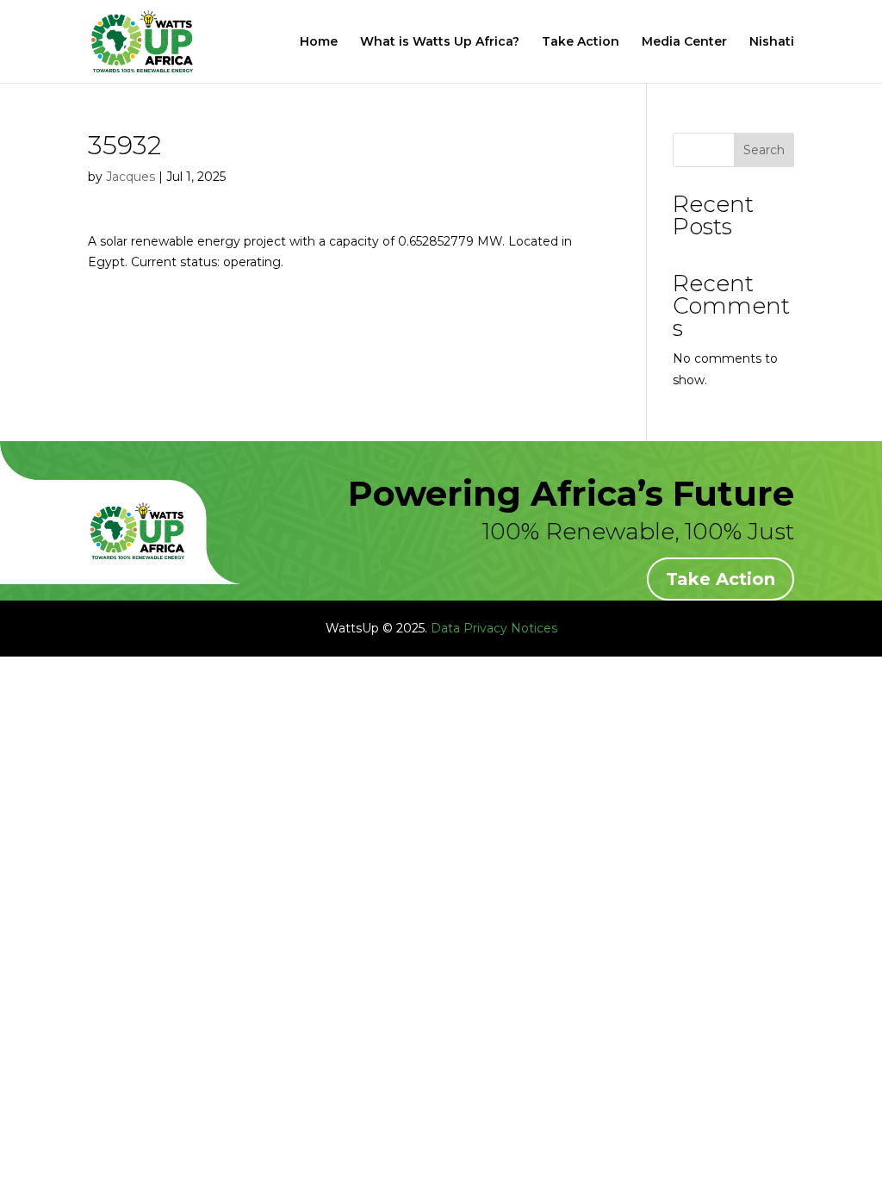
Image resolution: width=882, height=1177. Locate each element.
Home (319, 42)
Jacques (130, 176)
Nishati (771, 42)
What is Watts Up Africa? (439, 42)
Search (764, 150)
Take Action (580, 42)
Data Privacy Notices (494, 628)
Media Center (684, 42)
